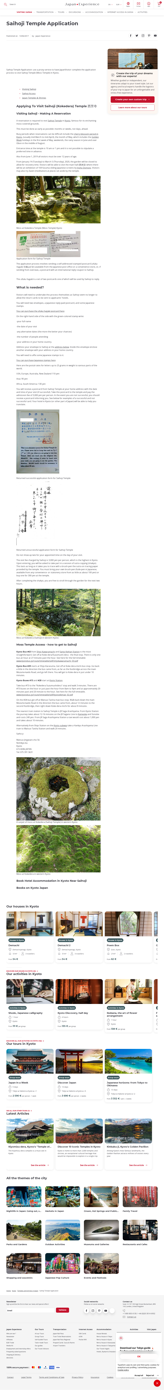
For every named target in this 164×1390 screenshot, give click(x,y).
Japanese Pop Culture (57, 1278)
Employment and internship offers (18, 1349)
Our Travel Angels (103, 1349)
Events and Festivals (95, 1278)
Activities (142, 12)
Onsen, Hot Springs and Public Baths (101, 1211)
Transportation (44, 12)
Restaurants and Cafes (135, 1244)
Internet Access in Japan (120, 12)
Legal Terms (26, 1377)
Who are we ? (11, 1334)
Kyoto (67, 120)
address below (62, 347)
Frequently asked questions (16, 1352)
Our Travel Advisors (42, 1349)
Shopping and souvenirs (19, 1278)
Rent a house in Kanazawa (106, 1343)
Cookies (110, 1377)
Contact (10, 1377)
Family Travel (130, 1211)
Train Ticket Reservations (62, 1336)
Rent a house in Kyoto (104, 1340)
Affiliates (9, 1340)
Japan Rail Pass (58, 1334)
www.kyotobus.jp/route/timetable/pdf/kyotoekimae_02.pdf (44, 694)
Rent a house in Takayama (106, 1346)
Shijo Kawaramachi (46, 651)
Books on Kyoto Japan (32, 888)
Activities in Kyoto (17, 1008)
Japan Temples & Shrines (34, 97)
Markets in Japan (54, 1211)
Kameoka (82, 714)
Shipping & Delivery (13, 1355)
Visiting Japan (24, 12)
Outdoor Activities (55, 1244)
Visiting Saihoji (29, 89)
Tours (61, 12)
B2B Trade (10, 1343)
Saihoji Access (29, 93)
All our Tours (39, 1334)
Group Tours (39, 1336)
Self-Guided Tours (41, 1340)
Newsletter (10, 1336)
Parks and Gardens (16, 1244)
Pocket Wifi (83, 1340)
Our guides (39, 1346)
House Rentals (102, 1334)
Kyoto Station (56, 680)
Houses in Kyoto (16, 940)
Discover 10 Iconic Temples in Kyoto (79, 1147)
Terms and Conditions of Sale (51, 1377)
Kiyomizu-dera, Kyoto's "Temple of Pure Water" (30, 1147)
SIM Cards (82, 1334)
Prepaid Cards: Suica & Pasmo (64, 1343)
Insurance (95, 1377)
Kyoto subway (60, 725)
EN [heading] (109, 4)
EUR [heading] (117, 4)
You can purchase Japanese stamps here (36, 360)
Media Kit (9, 1346)
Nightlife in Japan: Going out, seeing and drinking (23, 1211)
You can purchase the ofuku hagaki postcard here (40, 311)
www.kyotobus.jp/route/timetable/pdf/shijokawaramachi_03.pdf (47, 661)
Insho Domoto (84, 167)
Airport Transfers (59, 1346)
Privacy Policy (77, 1377)
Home (8, 1291)
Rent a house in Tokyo (104, 1336)
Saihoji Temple (55, 120)
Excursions (75, 12)
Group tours (14, 1077)
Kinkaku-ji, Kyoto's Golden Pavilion (127, 1147)
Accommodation (94, 12)
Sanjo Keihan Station (70, 651)
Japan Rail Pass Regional (61, 1340)
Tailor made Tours (41, 1343)
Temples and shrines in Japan (27, 1291)
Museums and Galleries (96, 1244)
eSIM (80, 1336)
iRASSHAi (9, 1358)
